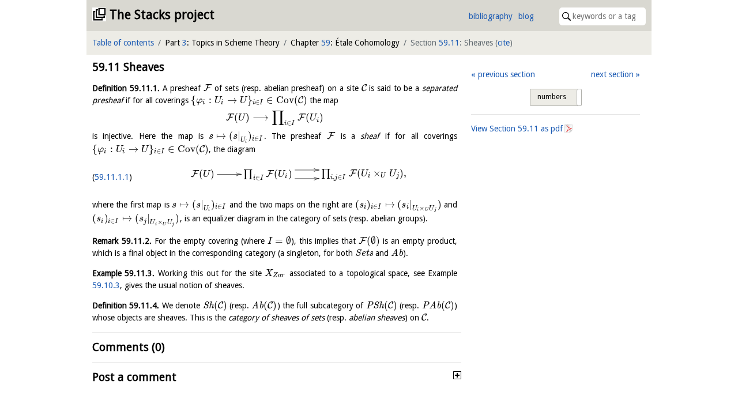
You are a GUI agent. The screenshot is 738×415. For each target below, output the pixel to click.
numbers (551, 97)
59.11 (449, 42)
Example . (123, 273)
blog (526, 16)
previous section (506, 74)
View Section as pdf (517, 128)
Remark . (122, 241)
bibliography (491, 16)
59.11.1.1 (112, 177)
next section (612, 74)
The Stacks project (162, 14)
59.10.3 (106, 285)
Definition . (126, 88)
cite (504, 42)
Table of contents (123, 42)
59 (325, 42)
